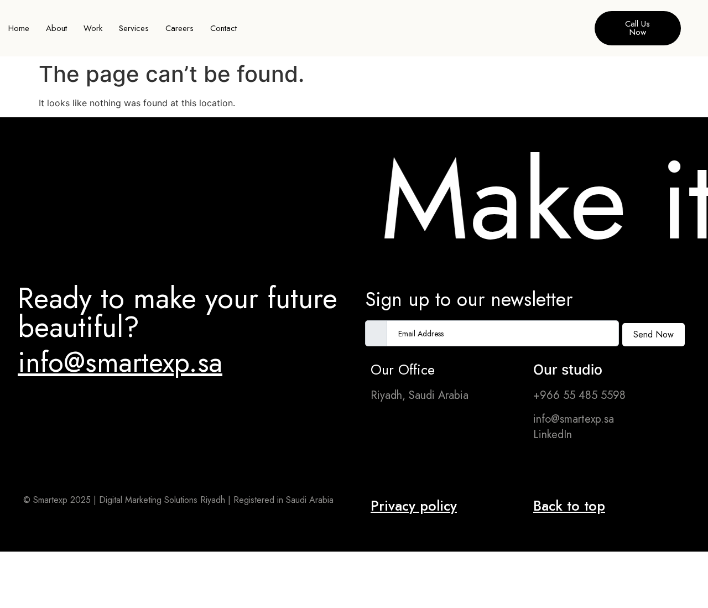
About (56, 28)
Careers (179, 28)
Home (18, 28)
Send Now (653, 334)
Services (134, 28)
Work (93, 28)
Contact (223, 28)
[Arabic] (567, 27)
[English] (579, 27)
